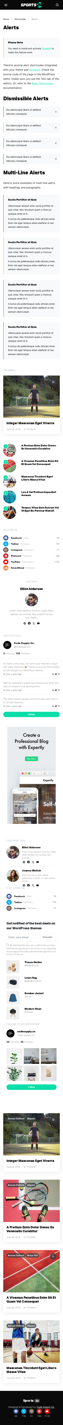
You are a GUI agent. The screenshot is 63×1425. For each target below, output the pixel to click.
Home (6, 19)
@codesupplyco (22, 646)
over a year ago (14, 674)
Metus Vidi (32, 1255)
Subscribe (47, 937)
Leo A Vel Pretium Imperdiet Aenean (38, 493)
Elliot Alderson (31, 589)
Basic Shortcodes (42, 83)
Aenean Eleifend (16, 1118)
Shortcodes (20, 19)
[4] (9, 496)
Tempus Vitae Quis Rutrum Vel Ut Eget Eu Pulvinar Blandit (40, 509)
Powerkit (46, 48)
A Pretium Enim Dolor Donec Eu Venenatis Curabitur (38, 447)
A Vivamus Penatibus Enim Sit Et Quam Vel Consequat (39, 462)
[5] (9, 512)
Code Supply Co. (24, 643)
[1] (9, 450)
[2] (9, 465)
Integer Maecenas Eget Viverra (30, 423)
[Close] (56, 112)
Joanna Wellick (31, 870)
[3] (9, 481)
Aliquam (31, 1118)
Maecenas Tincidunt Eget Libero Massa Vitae (37, 478)
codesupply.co (26, 1031)
